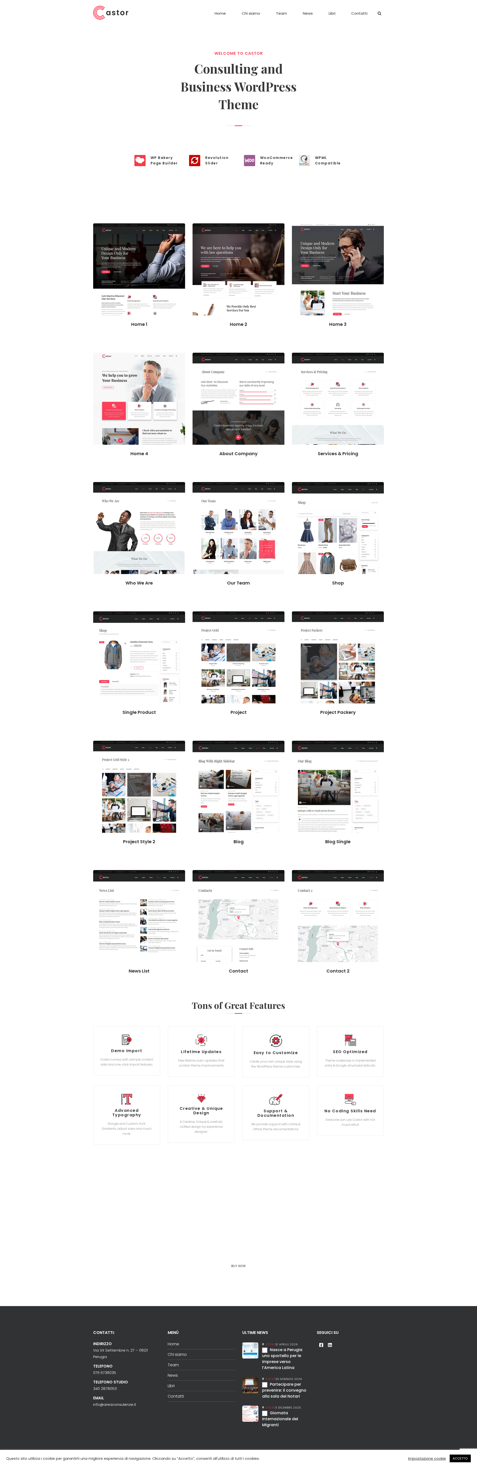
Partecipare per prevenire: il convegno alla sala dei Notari (284, 1390)
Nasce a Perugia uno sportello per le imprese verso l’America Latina (282, 1358)
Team (173, 1365)
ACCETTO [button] (460, 1458)
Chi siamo (177, 1354)
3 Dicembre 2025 (288, 1408)
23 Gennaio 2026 (288, 1379)
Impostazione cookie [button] (427, 1458)
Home (173, 1344)
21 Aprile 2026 (286, 1344)
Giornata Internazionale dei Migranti (280, 1419)
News (173, 1375)
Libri (171, 1386)
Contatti (176, 1396)
